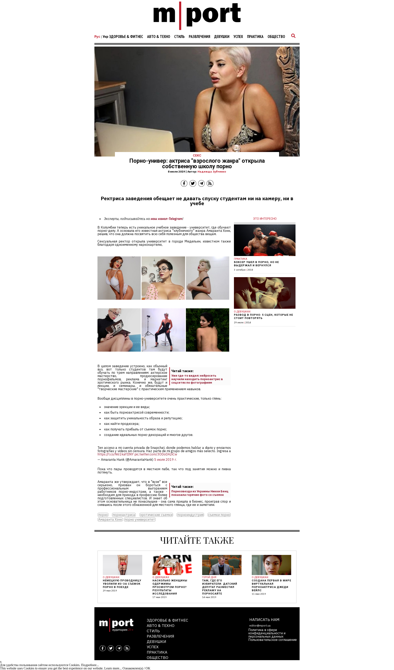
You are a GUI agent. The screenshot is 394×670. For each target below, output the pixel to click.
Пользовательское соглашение (272, 640)
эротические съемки (156, 515)
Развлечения (199, 36)
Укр (105, 36)
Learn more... (113, 668)
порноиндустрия (190, 515)
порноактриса (124, 515)
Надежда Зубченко (212, 171)
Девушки (221, 36)
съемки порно (219, 515)
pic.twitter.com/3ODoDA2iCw (155, 454)
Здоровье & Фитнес (126, 36)
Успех (238, 36)
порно (103, 515)
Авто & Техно (158, 36)
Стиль (179, 36)
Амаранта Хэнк (110, 519)
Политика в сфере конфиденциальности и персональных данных (266, 633)
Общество (276, 36)
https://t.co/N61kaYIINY (115, 454)
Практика (255, 36)
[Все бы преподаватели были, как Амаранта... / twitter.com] (119, 303)
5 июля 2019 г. (165, 459)
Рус (97, 36)
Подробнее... (90, 665)
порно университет (140, 519)
